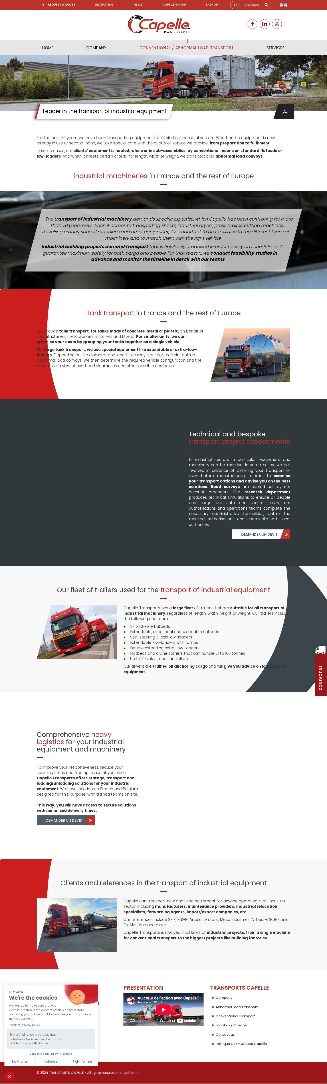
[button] (9, 1076)
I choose (51, 1061)
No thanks (20, 1061)
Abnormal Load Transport (237, 1007)
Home (48, 48)
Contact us (225, 1034)
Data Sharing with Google (30, 1043)
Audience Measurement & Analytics (36, 1039)
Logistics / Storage (231, 1025)
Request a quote (61, 4)
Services (275, 48)
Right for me (82, 1061)
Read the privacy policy (24, 1025)
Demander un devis (259, 534)
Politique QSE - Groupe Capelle (241, 1043)
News (138, 4)
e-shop (212, 4)
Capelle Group (174, 4)
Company (96, 48)
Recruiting (104, 4)
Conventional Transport (235, 1016)
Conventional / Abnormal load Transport (186, 48)
